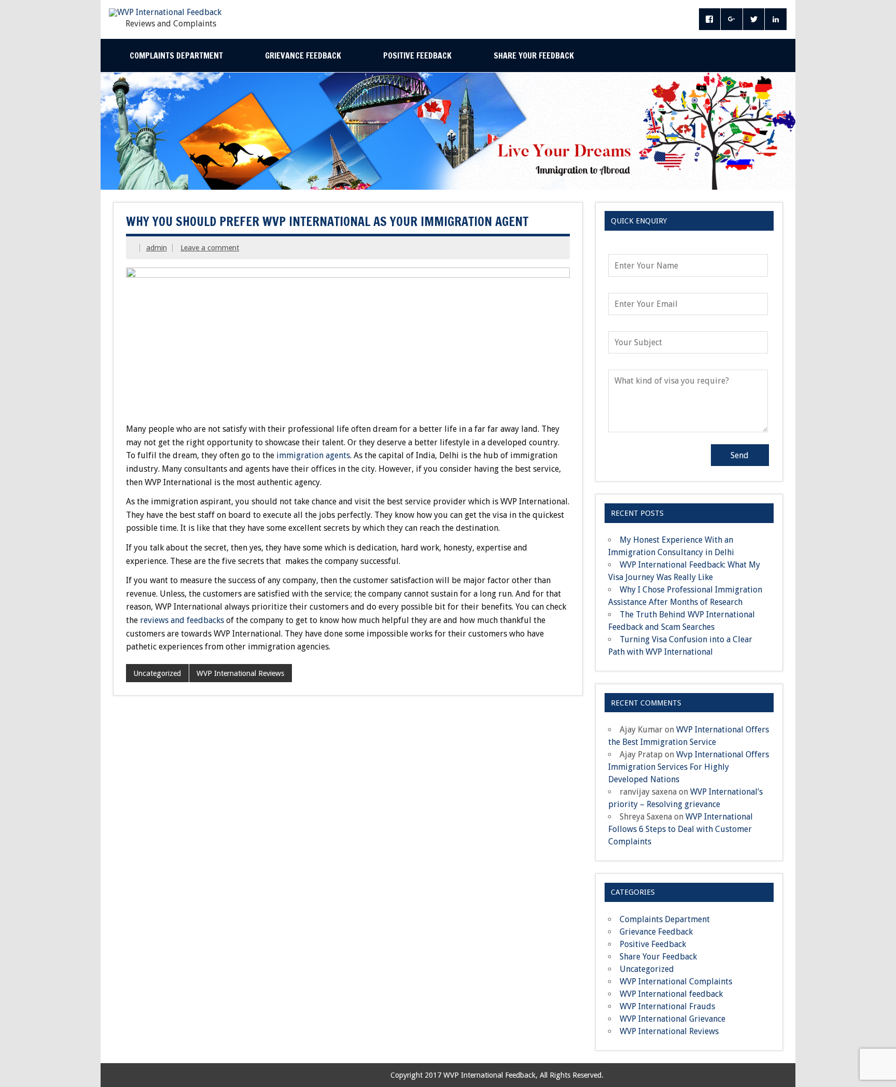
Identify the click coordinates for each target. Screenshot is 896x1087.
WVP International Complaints (676, 981)
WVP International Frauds (667, 1006)
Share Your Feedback (534, 55)
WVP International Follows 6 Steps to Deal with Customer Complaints (680, 829)
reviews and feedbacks (182, 620)
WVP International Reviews (240, 673)
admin (156, 248)
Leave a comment (209, 248)
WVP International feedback (671, 994)
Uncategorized (157, 673)
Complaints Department (176, 55)
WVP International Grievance (672, 1019)
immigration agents (313, 455)
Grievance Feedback (303, 55)
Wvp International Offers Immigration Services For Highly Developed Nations (688, 767)
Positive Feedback (417, 55)
